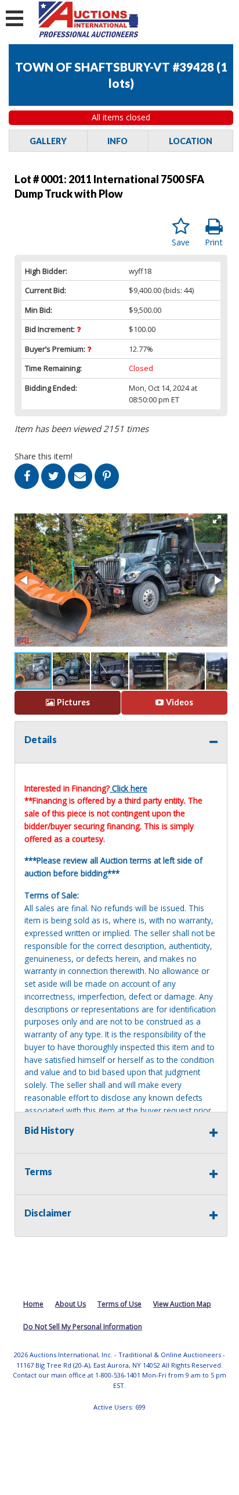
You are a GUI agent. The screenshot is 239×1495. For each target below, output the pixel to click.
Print (214, 242)
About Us (70, 1304)
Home (33, 1304)
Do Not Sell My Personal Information (82, 1327)
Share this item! (44, 456)
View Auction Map (182, 1304)
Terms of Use (119, 1304)
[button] (217, 519)
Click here (129, 788)
